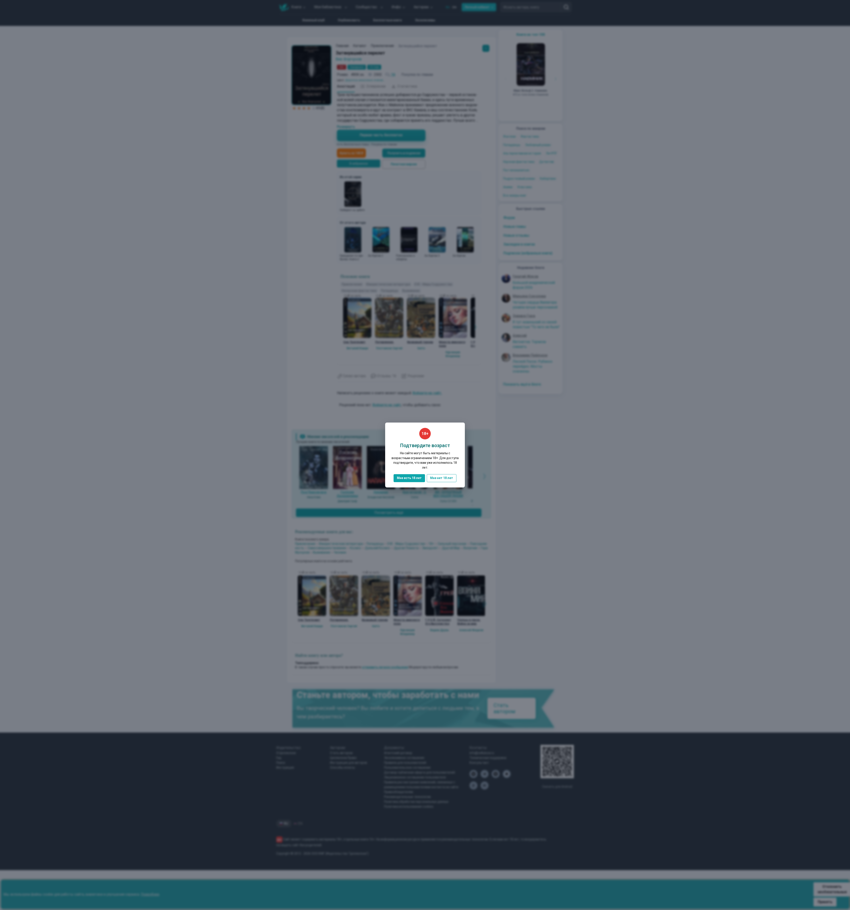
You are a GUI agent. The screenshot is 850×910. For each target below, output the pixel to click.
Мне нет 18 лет (441, 478)
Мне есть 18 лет (409, 478)
